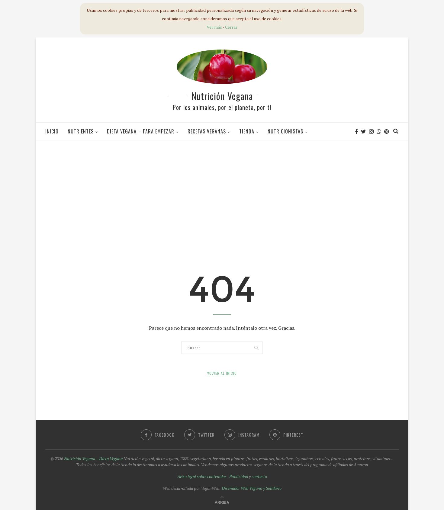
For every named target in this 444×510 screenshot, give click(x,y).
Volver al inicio (222, 373)
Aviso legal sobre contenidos (202, 476)
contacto (259, 476)
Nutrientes (81, 131)
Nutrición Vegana (222, 96)
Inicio (52, 131)
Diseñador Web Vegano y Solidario (252, 488)
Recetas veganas (207, 131)
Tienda (246, 131)
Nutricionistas (285, 131)
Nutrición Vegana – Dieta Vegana (93, 458)
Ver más (214, 27)
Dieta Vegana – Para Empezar (140, 131)
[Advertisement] (222, 188)
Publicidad (238, 476)
